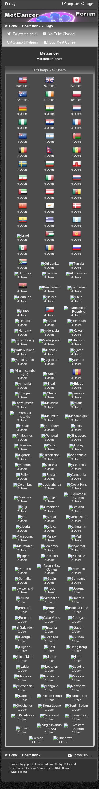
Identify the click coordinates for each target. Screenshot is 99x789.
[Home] (49, 12)
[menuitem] (9, 4)
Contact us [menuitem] (80, 755)
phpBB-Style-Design (58, 768)
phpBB (28, 764)
